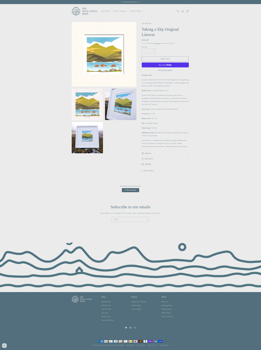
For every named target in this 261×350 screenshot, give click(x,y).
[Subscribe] (147, 219)
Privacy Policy (166, 309)
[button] (120, 11)
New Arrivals (106, 302)
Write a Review (132, 190)
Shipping (157, 43)
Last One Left (106, 309)
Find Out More (137, 309)
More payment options (165, 70)
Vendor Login (136, 305)
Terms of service (152, 345)
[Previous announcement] (72, 2)
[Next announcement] (188, 2)
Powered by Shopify (118, 345)
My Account (106, 316)
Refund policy (131, 345)
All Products (106, 305)
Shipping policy (164, 345)
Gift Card (105, 313)
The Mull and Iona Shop (104, 345)
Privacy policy (141, 345)
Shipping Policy (167, 305)
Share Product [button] (149, 170)
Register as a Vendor (139, 302)
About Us (164, 302)
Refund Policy (166, 313)
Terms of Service (108, 320)
